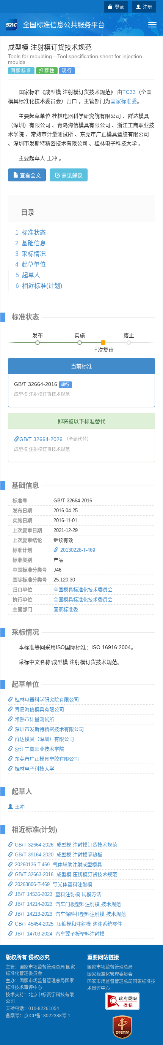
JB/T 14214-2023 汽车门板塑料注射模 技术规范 (68, 904)
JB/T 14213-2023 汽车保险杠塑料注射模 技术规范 (70, 914)
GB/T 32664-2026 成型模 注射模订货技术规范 (66, 845)
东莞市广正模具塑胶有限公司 (47, 759)
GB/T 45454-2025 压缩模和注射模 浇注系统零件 (68, 924)
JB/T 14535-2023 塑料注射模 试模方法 (58, 894)
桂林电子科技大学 (34, 769)
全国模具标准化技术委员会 (83, 589)
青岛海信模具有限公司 (39, 709)
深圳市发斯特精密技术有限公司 (49, 729)
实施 (79, 335)
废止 (129, 335)
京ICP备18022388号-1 (47, 1015)
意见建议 (72, 175)
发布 (37, 335)
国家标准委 (123, 101)
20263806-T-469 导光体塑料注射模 (53, 884)
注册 (146, 6)
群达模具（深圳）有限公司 (44, 739)
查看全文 (30, 175)
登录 (118, 6)
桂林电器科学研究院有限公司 (47, 699)
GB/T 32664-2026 (41, 439)
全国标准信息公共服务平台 (63, 25)
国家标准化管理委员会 (110, 974)
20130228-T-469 (77, 550)
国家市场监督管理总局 (110, 967)
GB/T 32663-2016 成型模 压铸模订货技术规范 (66, 874)
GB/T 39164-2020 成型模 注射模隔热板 (58, 855)
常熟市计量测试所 (34, 719)
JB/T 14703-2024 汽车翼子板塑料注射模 (60, 934)
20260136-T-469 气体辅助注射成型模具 (58, 864)
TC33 (129, 92)
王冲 (20, 807)
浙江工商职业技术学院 (39, 749)
